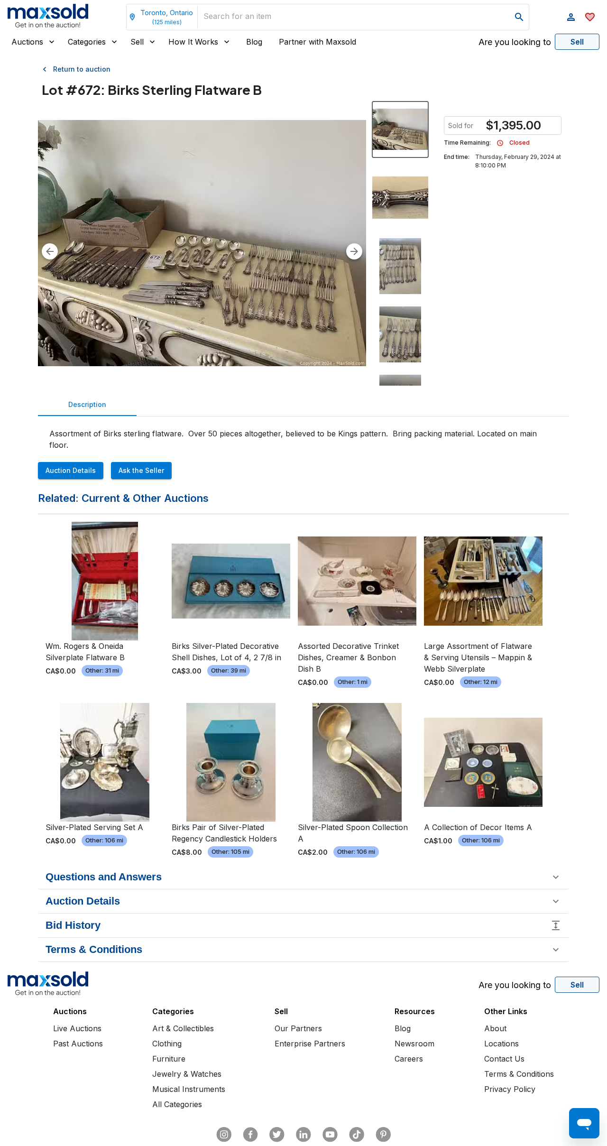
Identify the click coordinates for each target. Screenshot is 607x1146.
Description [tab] (87, 404)
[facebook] (250, 1134)
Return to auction (81, 69)
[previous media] (50, 251)
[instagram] (223, 1134)
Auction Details (71, 470)
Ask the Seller (141, 470)
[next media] (354, 251)
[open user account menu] (570, 17)
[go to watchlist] (589, 17)
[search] (519, 17)
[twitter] (277, 1134)
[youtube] (330, 1134)
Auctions (27, 41)
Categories (87, 41)
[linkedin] (303, 1134)
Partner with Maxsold (317, 41)
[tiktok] (356, 1134)
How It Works (193, 41)
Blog (254, 41)
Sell (137, 41)
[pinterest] (383, 1134)
